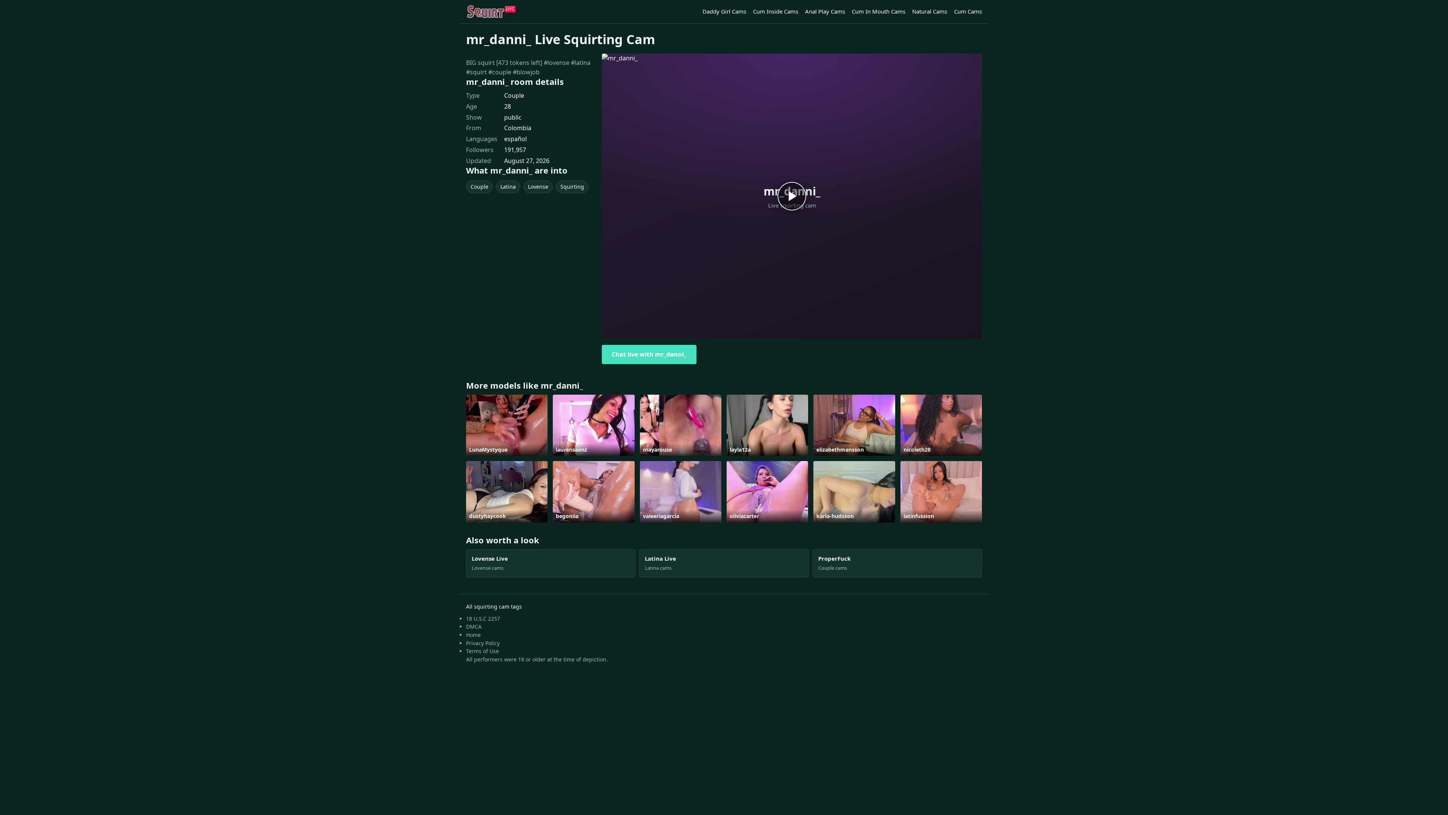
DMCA (474, 626)
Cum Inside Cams (775, 11)
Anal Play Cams (825, 11)
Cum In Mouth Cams (878, 11)
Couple (514, 95)
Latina (508, 186)
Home (473, 634)
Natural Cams (929, 11)
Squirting (572, 186)
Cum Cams (968, 11)
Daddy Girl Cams (724, 11)
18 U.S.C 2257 (483, 618)
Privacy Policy (483, 643)
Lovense (538, 186)
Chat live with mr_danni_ (649, 354)
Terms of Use (482, 651)
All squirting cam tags (494, 606)
